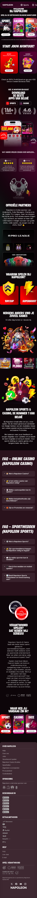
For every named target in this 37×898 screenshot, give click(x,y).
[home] (7, 5)
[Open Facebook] (16, 884)
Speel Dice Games (31, 731)
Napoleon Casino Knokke (11, 762)
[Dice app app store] (18, 812)
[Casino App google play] (18, 800)
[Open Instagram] (25, 884)
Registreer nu (9, 70)
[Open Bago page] (11, 867)
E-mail (4, 857)
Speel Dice (31, 34)
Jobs (4, 756)
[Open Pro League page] (12, 787)
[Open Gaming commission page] (21, 867)
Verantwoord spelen (9, 759)
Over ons (5, 753)
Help (4, 750)
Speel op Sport (6, 34)
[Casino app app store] (18, 809)
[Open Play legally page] (17, 872)
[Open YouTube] (21, 884)
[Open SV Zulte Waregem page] (8, 787)
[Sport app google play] (18, 798)
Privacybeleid (7, 771)
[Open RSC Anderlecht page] (4, 787)
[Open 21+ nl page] (4, 867)
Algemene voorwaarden (10, 768)
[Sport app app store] (18, 806)
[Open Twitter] (12, 884)
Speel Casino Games (19, 34)
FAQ (3, 851)
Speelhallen (6, 765)
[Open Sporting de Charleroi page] (16, 787)
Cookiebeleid (7, 774)
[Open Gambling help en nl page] (8, 872)
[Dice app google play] (18, 803)
